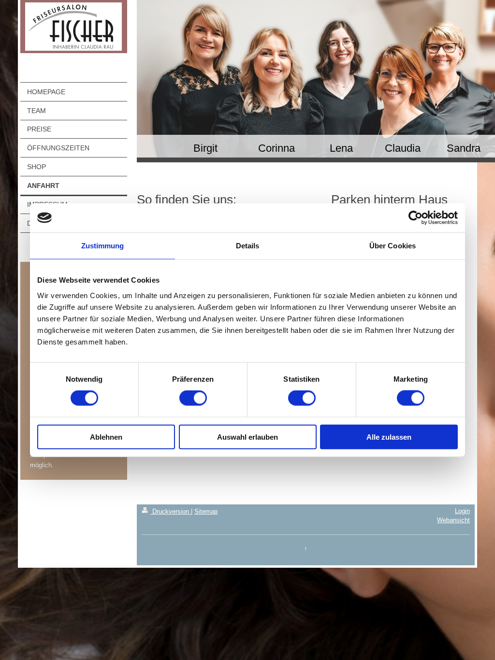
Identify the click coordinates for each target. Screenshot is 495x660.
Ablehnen (106, 436)
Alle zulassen (388, 436)
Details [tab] (248, 246)
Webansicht (453, 520)
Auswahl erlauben (247, 436)
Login (462, 511)
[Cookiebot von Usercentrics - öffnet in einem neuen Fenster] (415, 218)
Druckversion (170, 511)
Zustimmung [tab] (102, 246)
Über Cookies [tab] (392, 246)
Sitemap (206, 511)
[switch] (193, 398)
